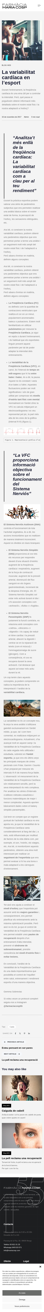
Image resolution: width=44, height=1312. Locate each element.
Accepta (22, 1293)
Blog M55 (6, 65)
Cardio (12, 1027)
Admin (26, 117)
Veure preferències (22, 1306)
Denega (22, 1300)
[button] (40, 1266)
